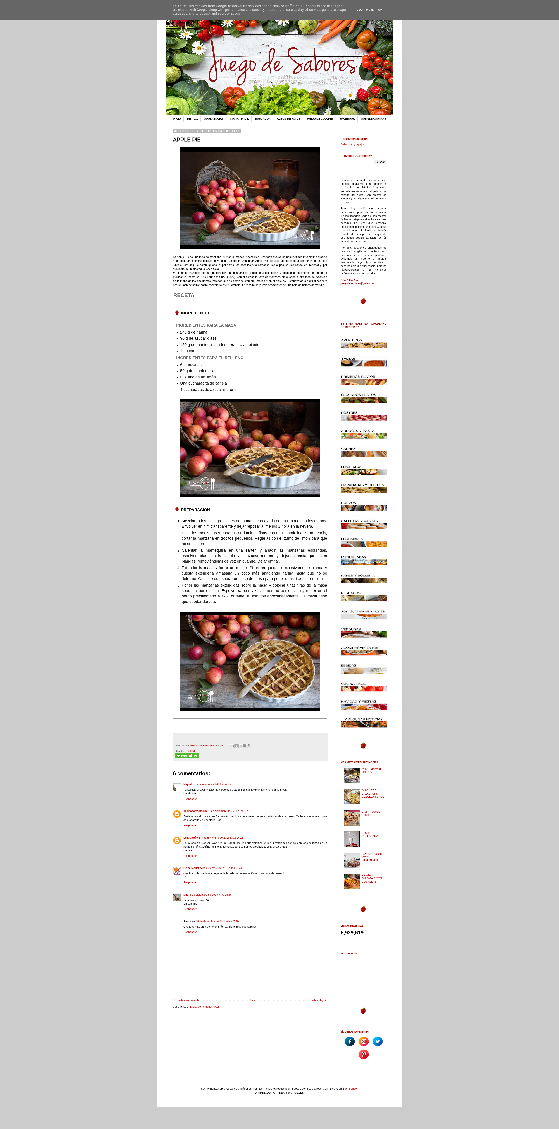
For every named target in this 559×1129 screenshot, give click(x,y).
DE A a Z (192, 118)
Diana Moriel (191, 868)
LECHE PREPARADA (370, 834)
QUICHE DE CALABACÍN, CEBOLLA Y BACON (374, 793)
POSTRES (191, 751)
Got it (382, 9)
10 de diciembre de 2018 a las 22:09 (217, 921)
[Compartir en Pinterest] (249, 746)
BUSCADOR (263, 118)
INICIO (177, 118)
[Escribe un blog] (236, 746)
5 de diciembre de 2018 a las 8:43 (213, 784)
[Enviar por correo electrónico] (232, 746)
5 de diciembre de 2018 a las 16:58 (211, 894)
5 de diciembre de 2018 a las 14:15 (222, 837)
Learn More (365, 9)
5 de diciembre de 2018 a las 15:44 (221, 868)
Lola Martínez (191, 837)
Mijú (185, 894)
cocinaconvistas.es (195, 811)
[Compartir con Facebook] (245, 746)
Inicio (253, 1000)
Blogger (352, 1088)
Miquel (187, 784)
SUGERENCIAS (214, 118)
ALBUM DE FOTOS (288, 118)
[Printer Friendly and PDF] (187, 757)
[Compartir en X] (240, 746)
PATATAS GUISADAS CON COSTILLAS (372, 878)
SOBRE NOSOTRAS (373, 118)
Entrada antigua (316, 1000)
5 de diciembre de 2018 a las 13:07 (230, 811)
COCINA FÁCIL (239, 118)
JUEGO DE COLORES (320, 118)
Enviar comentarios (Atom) (205, 1006)
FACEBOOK (347, 118)
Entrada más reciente (186, 1000)
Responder (190, 799)
